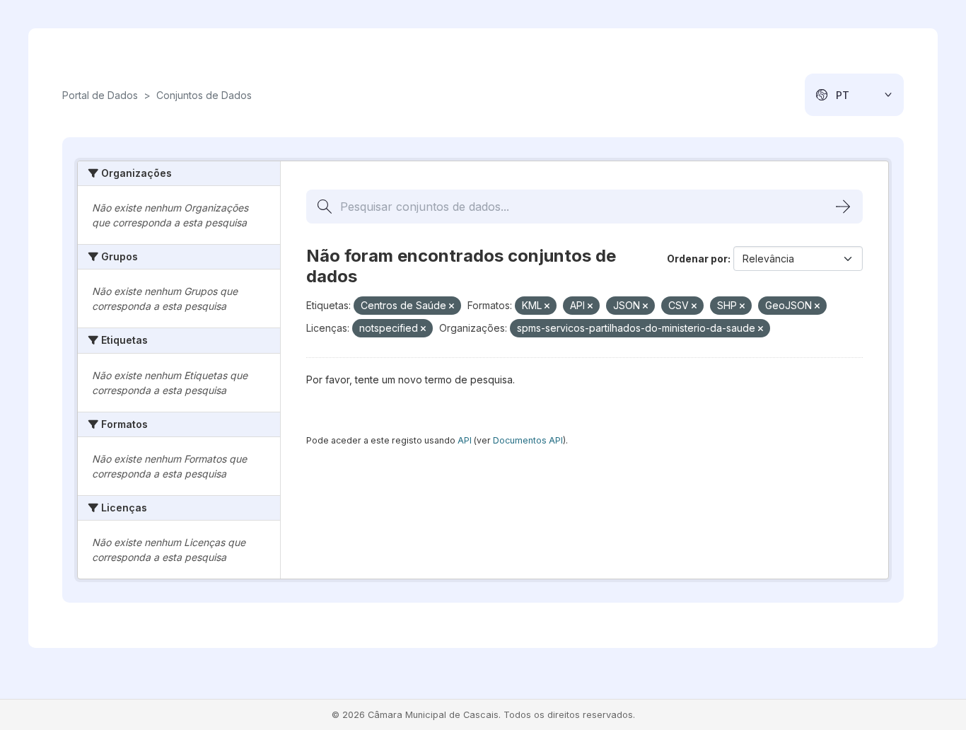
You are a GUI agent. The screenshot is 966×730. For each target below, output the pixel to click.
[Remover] (451, 306)
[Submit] (843, 207)
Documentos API (528, 440)
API (465, 440)
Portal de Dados (100, 95)
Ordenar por (697, 259)
